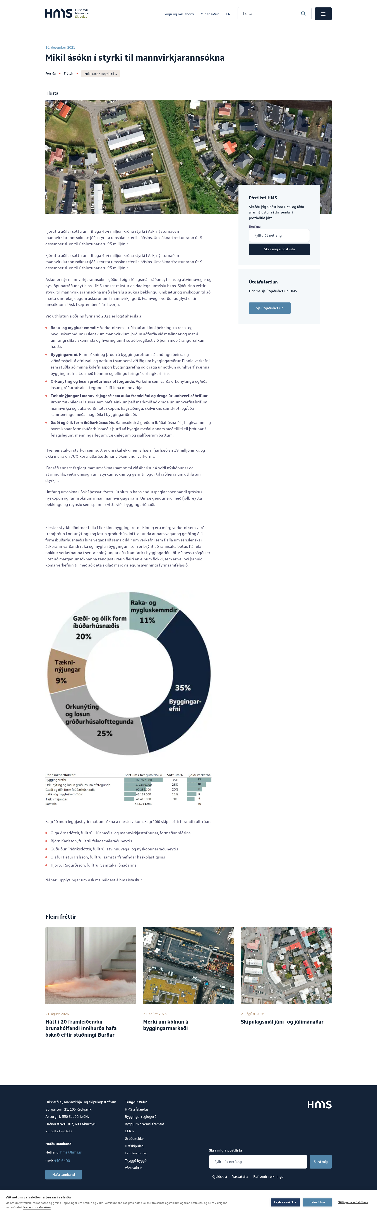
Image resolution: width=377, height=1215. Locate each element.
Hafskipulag (134, 1146)
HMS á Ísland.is (136, 1109)
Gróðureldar (134, 1139)
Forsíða (50, 73)
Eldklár (130, 1131)
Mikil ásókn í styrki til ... (100, 74)
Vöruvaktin (133, 1168)
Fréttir (68, 73)
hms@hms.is (71, 1152)
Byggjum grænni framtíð (144, 1124)
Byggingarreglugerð (140, 1116)
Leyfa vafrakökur (285, 1202)
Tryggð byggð (136, 1161)
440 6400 (62, 1161)
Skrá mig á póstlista (279, 249)
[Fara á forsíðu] (67, 14)
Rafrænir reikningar (269, 1176)
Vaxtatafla (240, 1176)
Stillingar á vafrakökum (353, 1202)
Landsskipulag (136, 1153)
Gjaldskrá (219, 1176)
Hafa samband (63, 1174)
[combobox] (275, 13)
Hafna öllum (317, 1202)
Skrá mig (321, 1162)
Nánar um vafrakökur (37, 1207)
